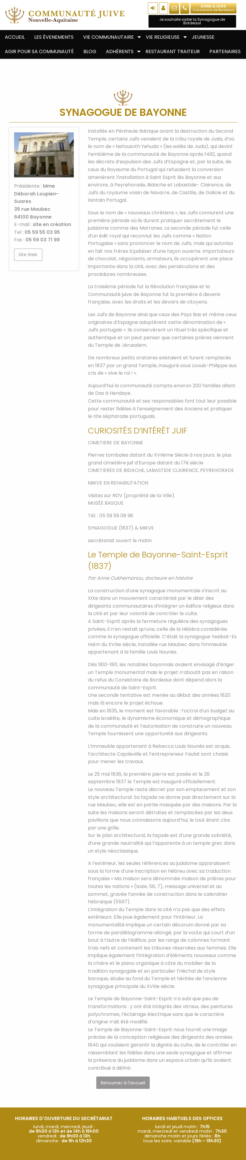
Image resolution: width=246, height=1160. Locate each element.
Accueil (15, 37)
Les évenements (54, 37)
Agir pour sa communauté (39, 51)
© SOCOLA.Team (123, 1155)
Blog (89, 51)
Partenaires (225, 51)
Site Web (28, 255)
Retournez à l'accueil (123, 1083)
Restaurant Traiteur (173, 51)
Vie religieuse (163, 37)
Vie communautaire (108, 37)
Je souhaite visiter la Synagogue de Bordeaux (192, 21)
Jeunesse (203, 37)
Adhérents (120, 51)
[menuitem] (14, 37)
